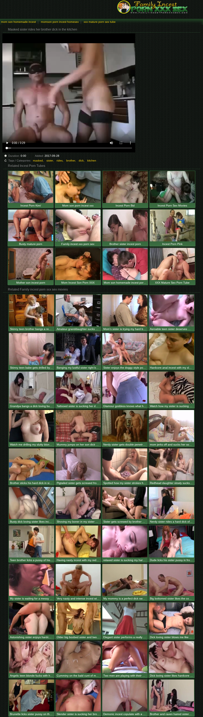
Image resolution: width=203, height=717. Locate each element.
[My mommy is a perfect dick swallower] (124, 580)
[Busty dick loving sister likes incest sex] (31, 503)
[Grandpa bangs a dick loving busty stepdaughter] (31, 387)
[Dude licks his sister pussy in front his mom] (171, 541)
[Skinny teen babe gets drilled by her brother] (31, 349)
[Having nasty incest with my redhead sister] (78, 541)
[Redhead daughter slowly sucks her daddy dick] (171, 464)
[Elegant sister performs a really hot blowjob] (124, 618)
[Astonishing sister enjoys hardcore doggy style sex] (31, 618)
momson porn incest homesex (60, 21)
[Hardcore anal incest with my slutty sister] (171, 349)
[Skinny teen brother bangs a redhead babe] (31, 310)
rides (59, 160)
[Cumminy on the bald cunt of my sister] (78, 657)
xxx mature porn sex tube (100, 21)
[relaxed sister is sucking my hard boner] (124, 541)
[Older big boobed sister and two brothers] (78, 618)
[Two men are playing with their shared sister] (124, 657)
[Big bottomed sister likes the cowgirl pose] (171, 580)
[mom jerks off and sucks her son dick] (171, 426)
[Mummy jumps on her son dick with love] (78, 426)
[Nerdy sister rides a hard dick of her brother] (171, 503)
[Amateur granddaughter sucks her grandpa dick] (78, 310)
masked (38, 160)
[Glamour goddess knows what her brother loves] (124, 387)
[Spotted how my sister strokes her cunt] (124, 464)
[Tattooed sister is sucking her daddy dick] (78, 387)
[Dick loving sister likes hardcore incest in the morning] (171, 657)
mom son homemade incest (18, 21)
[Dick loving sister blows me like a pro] (171, 618)
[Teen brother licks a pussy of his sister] (31, 541)
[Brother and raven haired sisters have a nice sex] (171, 695)
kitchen (91, 160)
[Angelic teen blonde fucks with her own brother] (31, 657)
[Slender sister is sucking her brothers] (78, 695)
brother (70, 160)
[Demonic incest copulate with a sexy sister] (124, 695)
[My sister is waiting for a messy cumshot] (31, 580)
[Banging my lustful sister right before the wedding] (78, 349)
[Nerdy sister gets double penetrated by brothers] (124, 426)
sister (49, 160)
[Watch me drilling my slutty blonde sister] (31, 426)
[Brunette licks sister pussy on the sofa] (31, 695)
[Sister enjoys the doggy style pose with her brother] (124, 349)
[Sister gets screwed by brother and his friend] (124, 503)
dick (81, 160)
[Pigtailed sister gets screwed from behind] (78, 464)
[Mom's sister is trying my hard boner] (124, 310)
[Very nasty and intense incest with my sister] (78, 580)
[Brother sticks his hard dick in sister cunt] (31, 464)
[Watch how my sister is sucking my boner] (171, 387)
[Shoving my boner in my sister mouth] (78, 503)
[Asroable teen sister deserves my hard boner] (171, 310)
